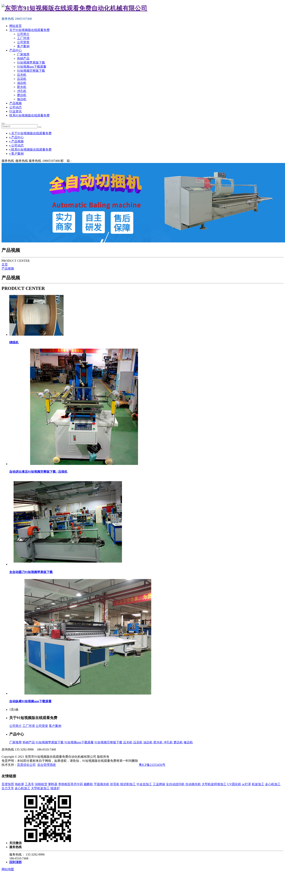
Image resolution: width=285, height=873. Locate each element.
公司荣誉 (23, 42)
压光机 (21, 74)
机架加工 (258, 784)
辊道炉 (55, 788)
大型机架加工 (40, 788)
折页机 (114, 784)
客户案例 (23, 46)
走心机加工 (273, 784)
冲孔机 (21, 91)
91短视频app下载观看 (31, 66)
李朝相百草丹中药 (70, 784)
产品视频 (15, 103)
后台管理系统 (46, 764)
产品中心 (15, 50)
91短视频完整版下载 (31, 70)
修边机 (21, 99)
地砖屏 (19, 784)
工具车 (29, 784)
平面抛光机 (101, 784)
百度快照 (8, 784)
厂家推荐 (23, 54)
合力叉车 (8, 788)
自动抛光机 (193, 784)
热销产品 (23, 58)
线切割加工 (128, 784)
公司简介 (23, 34)
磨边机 (21, 95)
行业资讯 (15, 111)
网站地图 (8, 869)
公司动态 (15, 107)
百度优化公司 (26, 764)
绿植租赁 (41, 784)
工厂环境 (23, 38)
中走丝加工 (144, 784)
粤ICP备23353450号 (152, 764)
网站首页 (15, 26)
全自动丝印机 (175, 784)
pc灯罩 (246, 784)
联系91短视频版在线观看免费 (29, 115)
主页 (5, 264)
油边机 (21, 82)
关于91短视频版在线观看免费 (29, 30)
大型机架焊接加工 (214, 784)
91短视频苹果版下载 (31, 62)
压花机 (21, 78)
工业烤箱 (159, 784)
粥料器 (52, 784)
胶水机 (21, 87)
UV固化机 (234, 784)
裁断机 (88, 784)
